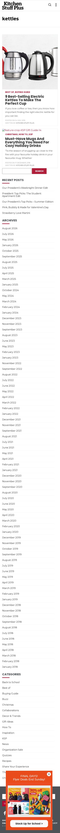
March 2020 (9, 520)
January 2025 (10, 284)
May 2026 (7, 239)
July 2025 (8, 267)
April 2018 (8, 650)
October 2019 (10, 548)
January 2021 (10, 470)
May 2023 (8, 346)
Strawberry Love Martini (16, 213)
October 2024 (10, 290)
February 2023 (11, 352)
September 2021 (12, 430)
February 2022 (11, 408)
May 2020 (8, 509)
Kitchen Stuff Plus (25, 123)
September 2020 (12, 487)
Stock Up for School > (29, 823)
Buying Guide (22, 92)
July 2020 (8, 498)
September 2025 (12, 256)
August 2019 (9, 560)
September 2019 (12, 554)
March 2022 (9, 402)
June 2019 (8, 571)
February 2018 (10, 661)
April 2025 (8, 273)
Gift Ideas (7, 721)
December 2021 (11, 419)
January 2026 (10, 245)
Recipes (6, 761)
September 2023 (12, 329)
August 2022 (9, 374)
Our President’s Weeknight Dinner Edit (25, 188)
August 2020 (10, 492)
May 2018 (7, 644)
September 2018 (12, 622)
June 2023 (8, 340)
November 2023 (11, 324)
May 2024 (8, 295)
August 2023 (9, 335)
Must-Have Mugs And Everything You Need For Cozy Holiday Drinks (27, 142)
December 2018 (11, 605)
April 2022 (8, 397)
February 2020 (11, 526)
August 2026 (9, 228)
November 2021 (11, 425)
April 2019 (8, 582)
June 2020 (8, 503)
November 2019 (11, 543)
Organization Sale (12, 749)
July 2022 (8, 380)
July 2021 (7, 442)
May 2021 (7, 453)
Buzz (5, 699)
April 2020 (8, 515)
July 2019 (7, 565)
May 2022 (8, 391)
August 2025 (9, 262)
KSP (31, 134)
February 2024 (11, 307)
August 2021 (9, 436)
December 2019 (11, 537)
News (5, 744)
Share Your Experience (15, 766)
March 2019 (9, 588)
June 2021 (8, 447)
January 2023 (10, 357)
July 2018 (7, 633)
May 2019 (7, 577)
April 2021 (8, 459)
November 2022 (11, 363)
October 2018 (10, 616)
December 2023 (11, 318)
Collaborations (10, 710)
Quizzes (7, 755)
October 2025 (10, 251)
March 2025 (9, 279)
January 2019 (10, 599)
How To (23, 134)
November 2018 (11, 610)
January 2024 (10, 312)
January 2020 (10, 532)
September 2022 (12, 369)
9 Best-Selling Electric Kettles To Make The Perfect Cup (24, 100)
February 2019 (10, 593)
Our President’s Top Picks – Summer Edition (27, 201)
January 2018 (10, 667)
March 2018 (9, 655)
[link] (29, 801)
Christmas (11, 134)
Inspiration (8, 733)
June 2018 (8, 638)
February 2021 (10, 464)
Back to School (11, 682)
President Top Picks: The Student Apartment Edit (21, 194)
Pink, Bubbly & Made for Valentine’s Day (25, 207)
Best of (9, 92)
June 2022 (8, 385)
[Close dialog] (49, 774)
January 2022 (10, 414)
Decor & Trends (11, 716)
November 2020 (11, 481)
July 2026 (8, 234)
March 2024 (9, 301)
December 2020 (11, 475)
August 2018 (9, 627)
